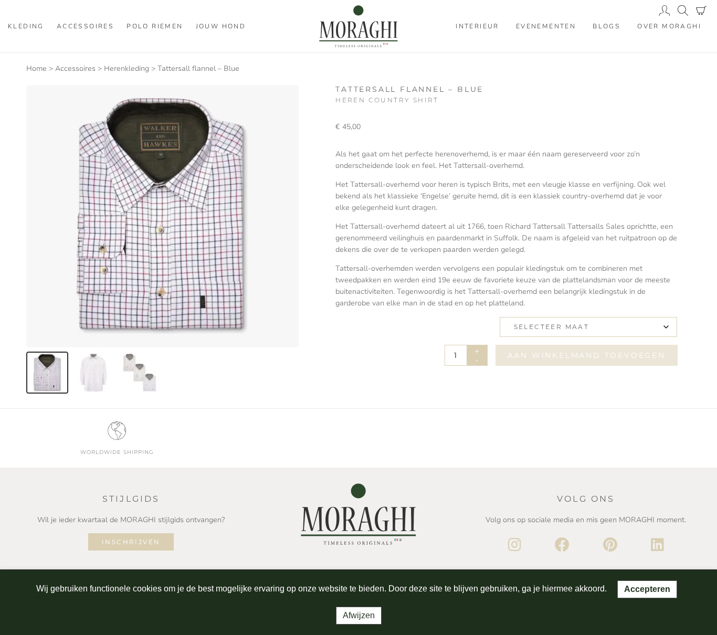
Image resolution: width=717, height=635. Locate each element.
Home (36, 68)
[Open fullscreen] (284, 333)
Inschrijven (131, 542)
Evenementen (546, 26)
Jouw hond (221, 26)
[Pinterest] (610, 545)
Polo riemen (154, 26)
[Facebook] (562, 545)
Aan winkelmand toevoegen (587, 355)
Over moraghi (669, 26)
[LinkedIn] (657, 545)
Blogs (606, 26)
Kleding (26, 26)
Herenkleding (126, 68)
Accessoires (85, 26)
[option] (47, 373)
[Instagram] (514, 545)
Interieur (477, 26)
